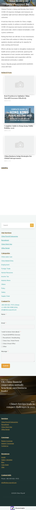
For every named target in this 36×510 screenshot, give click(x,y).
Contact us (4, 446)
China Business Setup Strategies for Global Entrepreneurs (18, 157)
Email (3, 323)
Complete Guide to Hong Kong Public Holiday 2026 (18, 127)
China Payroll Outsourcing (9, 236)
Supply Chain (5, 296)
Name (3, 314)
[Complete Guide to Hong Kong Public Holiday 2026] (19, 114)
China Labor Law (6, 257)
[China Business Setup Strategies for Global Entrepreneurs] (19, 144)
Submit (5, 366)
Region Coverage (6, 441)
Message (4, 351)
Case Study (5, 465)
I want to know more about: (10, 332)
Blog (2, 462)
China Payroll (8, 3)
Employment (5, 265)
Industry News (5, 280)
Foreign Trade (5, 269)
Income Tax (5, 276)
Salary (3, 292)
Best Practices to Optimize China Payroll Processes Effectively (16, 97)
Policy (3, 288)
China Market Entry (7, 261)
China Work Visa (6, 244)
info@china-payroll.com (9, 310)
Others (3, 284)
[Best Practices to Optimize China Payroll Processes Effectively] (19, 84)
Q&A (2, 467)
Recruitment (5, 240)
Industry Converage (7, 443)
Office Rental (5, 248)
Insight (3, 457)
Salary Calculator (6, 460)
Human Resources (7, 273)
